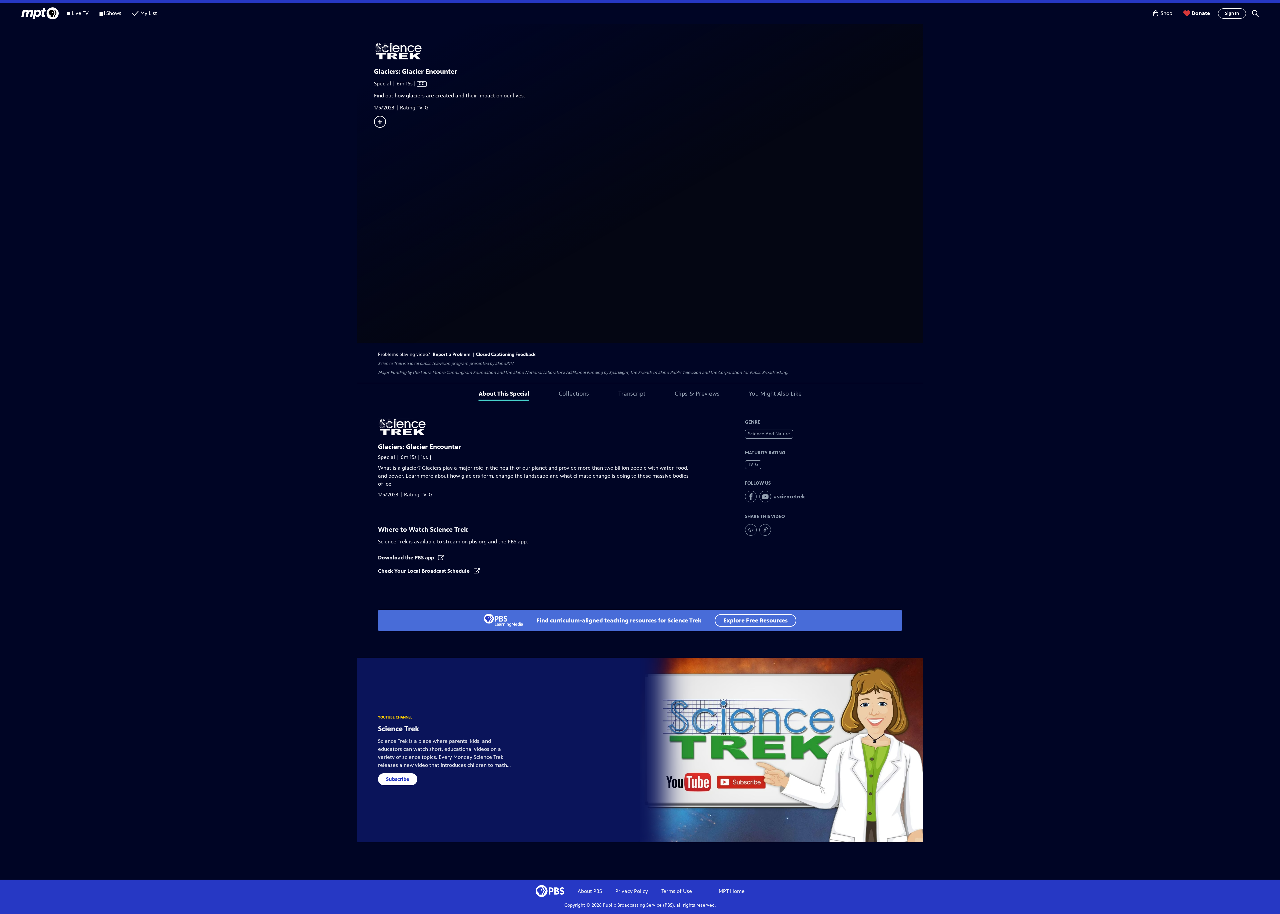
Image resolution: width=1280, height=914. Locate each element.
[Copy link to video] (765, 530)
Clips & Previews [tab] (697, 393)
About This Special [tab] (504, 393)
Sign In (1232, 13)
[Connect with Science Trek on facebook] (751, 496)
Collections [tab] (574, 393)
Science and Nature (769, 434)
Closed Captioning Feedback (506, 354)
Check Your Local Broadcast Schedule (424, 571)
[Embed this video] (751, 530)
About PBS (590, 891)
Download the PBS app (406, 557)
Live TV (80, 13)
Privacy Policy (631, 891)
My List (148, 13)
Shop (1166, 13)
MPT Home (732, 891)
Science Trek (398, 728)
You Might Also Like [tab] (775, 393)
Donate (1201, 13)
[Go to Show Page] (648, 51)
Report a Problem (452, 354)
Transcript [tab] (631, 393)
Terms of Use (676, 891)
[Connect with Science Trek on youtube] (765, 496)
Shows (113, 13)
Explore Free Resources (755, 620)
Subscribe (397, 779)
